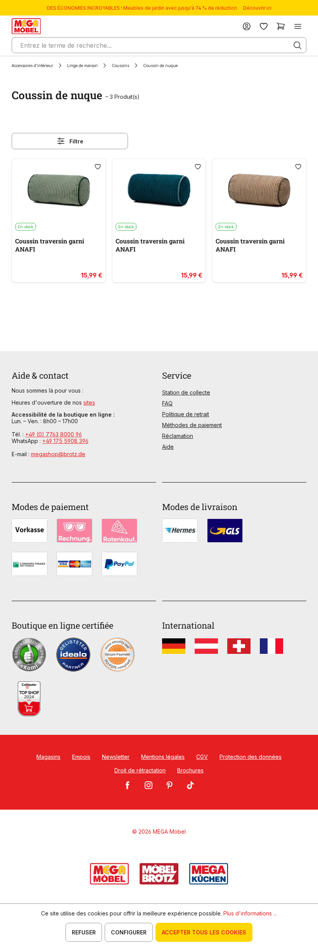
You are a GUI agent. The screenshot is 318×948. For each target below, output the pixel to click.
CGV (202, 756)
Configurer (129, 932)
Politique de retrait (185, 414)
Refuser (84, 932)
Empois (81, 756)
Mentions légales (163, 756)
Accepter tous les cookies (204, 932)
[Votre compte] (246, 26)
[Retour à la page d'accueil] (26, 26)
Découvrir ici (257, 8)
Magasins (48, 756)
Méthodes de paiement (192, 425)
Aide (168, 446)
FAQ (167, 403)
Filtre (76, 141)
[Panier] (280, 26)
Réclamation (177, 436)
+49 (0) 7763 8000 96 (53, 434)
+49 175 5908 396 (65, 441)
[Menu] (297, 26)
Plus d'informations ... (250, 913)
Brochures (190, 770)
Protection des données (250, 756)
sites (89, 402)
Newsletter (116, 756)
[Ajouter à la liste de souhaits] (97, 166)
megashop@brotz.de (58, 454)
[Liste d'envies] (263, 26)
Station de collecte (186, 392)
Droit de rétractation (140, 770)
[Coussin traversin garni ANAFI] (58, 191)
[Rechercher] (297, 45)
